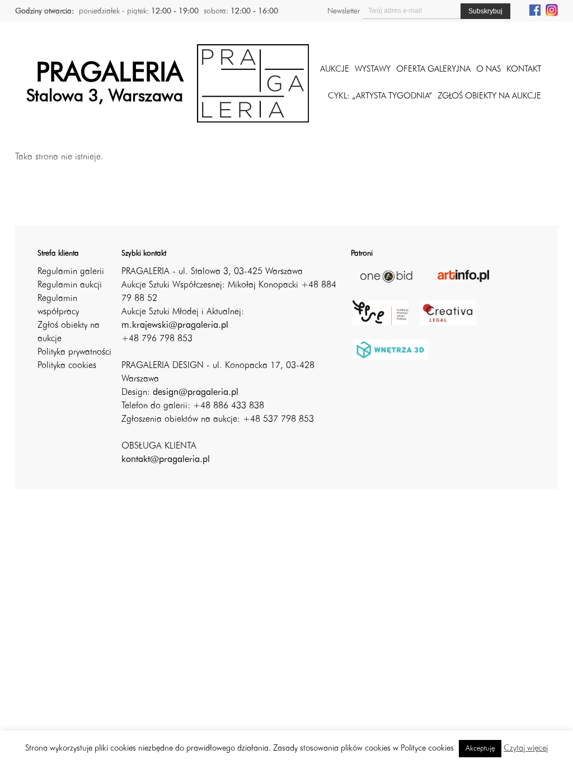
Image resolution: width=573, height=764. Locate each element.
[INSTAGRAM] (552, 9)
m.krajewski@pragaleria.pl (174, 325)
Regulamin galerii (70, 271)
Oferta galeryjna (433, 69)
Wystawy (373, 69)
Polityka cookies (66, 365)
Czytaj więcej (526, 748)
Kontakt (523, 69)
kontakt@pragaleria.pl (165, 459)
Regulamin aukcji (69, 285)
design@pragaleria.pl (195, 392)
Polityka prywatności (74, 352)
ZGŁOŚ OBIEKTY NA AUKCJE (489, 96)
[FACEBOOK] (535, 9)
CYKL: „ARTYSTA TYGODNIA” (380, 96)
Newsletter (343, 11)
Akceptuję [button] (480, 748)
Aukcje (334, 69)
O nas (488, 69)
